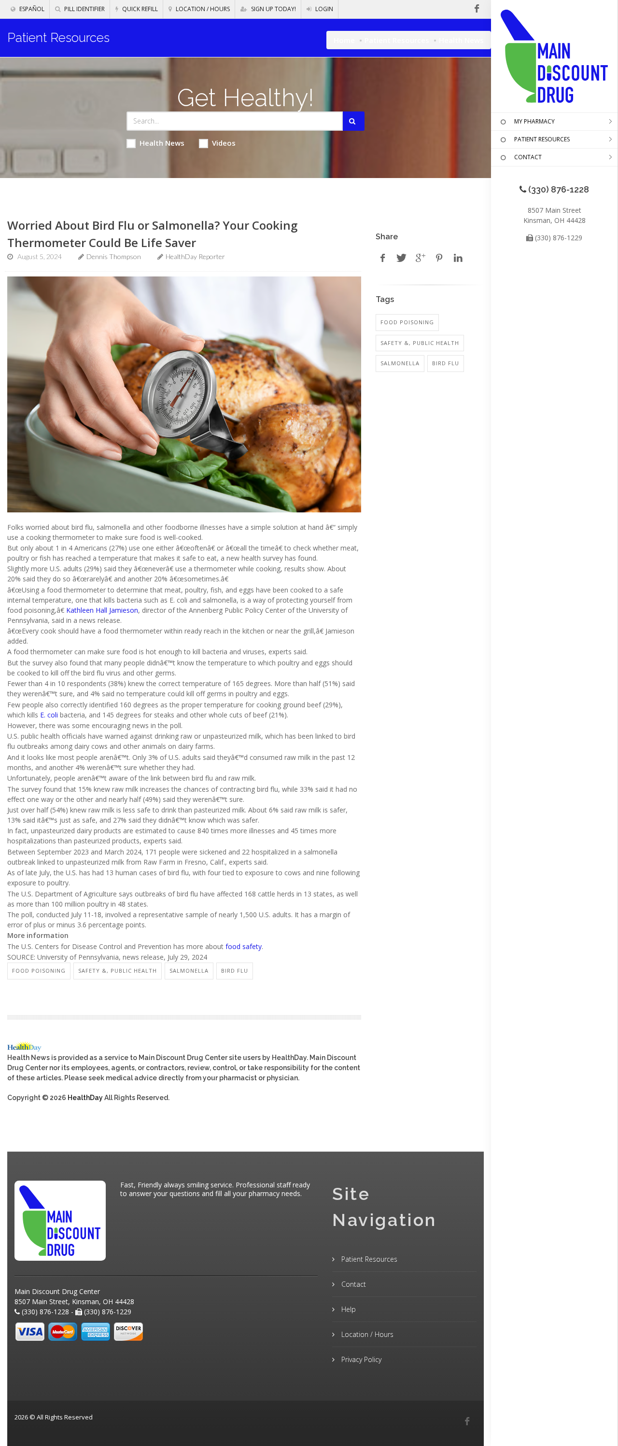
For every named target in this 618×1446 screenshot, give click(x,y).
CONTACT (528, 157)
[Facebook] (467, 1421)
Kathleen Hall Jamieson (102, 610)
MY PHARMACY (534, 121)
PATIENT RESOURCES (542, 139)
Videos (224, 143)
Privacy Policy (360, 1359)
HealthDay (85, 1098)
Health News (162, 143)
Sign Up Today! (273, 9)
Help (347, 1309)
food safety (243, 946)
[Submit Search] (354, 121)
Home (344, 40)
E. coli (49, 714)
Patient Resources (397, 40)
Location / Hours (202, 9)
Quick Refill (139, 9)
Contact (352, 1284)
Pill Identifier (84, 9)
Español (31, 9)
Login (323, 9)
